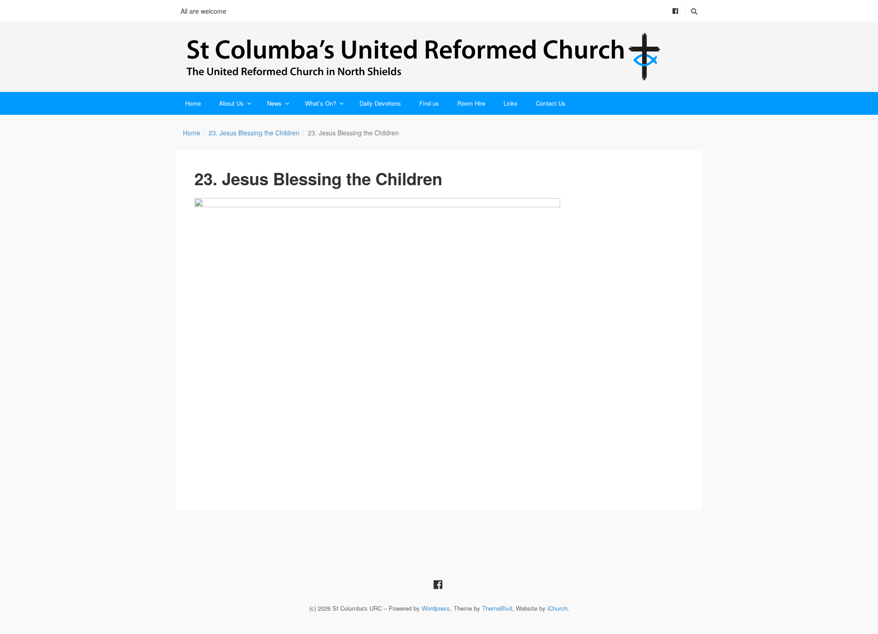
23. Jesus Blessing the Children (254, 132)
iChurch (557, 608)
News (274, 103)
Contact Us (551, 103)
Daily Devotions (380, 103)
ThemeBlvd (497, 608)
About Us (231, 103)
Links (510, 103)
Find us (429, 103)
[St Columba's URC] (439, 57)
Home (193, 103)
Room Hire (471, 103)
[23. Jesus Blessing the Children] (439, 335)
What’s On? (320, 103)
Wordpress (436, 608)
